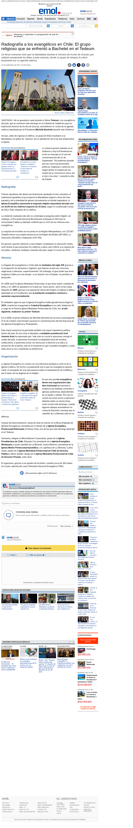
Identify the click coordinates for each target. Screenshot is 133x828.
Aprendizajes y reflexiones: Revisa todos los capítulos (88, 131)
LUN (71, 807)
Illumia (23, 646)
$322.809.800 (85, 701)
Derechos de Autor (20, 819)
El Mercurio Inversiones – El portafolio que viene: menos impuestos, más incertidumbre (8, 666)
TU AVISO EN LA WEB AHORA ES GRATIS (88, 708)
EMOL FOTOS (24, 809)
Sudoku (81, 455)
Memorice (82, 369)
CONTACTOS (42, 809)
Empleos (59, 1)
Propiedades (51, 1)
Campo (28, 1)
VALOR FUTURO (89, 807)
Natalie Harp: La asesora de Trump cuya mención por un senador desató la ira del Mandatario (87, 321)
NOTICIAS (5, 803)
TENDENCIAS (23, 803)
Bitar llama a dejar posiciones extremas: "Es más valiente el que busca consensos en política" (87, 250)
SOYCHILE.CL (74, 811)
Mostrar (49, 6)
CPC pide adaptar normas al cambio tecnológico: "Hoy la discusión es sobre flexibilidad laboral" (88, 228)
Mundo (40, 19)
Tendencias (62, 19)
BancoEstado (63, 646)
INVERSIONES (74, 805)
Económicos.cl (69, 1)
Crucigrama (82, 391)
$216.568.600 (85, 684)
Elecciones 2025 (65, 22)
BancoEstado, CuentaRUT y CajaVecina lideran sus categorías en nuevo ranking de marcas (66, 663)
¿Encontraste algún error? (41, 473)
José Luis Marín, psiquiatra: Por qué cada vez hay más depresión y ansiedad (87, 91)
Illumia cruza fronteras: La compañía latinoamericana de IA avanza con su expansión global (28, 663)
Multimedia (37, 22)
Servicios (81, 19)
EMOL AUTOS (42, 803)
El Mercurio (10, 1)
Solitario (81, 434)
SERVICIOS (23, 805)
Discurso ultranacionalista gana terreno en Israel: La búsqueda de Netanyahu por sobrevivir (87, 279)
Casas (82, 1)
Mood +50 (43, 646)
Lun (95, 1)
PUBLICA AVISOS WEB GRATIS (88, 641)
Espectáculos (50, 19)
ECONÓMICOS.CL (90, 803)
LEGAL (59, 813)
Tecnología (11, 22)
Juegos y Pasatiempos (50, 22)
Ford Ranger (91, 649)
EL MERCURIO (61, 809)
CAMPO (72, 803)
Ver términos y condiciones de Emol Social (38, 583)
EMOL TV (22, 807)
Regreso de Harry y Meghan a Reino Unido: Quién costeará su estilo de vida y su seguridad (88, 300)
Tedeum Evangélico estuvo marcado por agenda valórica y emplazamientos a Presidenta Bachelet (8, 166)
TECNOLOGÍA (7, 811)
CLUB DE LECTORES (60, 803)
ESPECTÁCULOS (8, 809)
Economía (21, 19)
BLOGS (59, 811)
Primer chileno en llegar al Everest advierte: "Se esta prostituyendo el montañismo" (87, 159)
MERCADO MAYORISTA (88, 810)
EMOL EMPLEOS (43, 807)
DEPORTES (6, 807)
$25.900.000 (84, 654)
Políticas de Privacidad (34, 819)
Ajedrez (81, 412)
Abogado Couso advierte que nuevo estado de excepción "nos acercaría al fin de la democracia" (87, 205)
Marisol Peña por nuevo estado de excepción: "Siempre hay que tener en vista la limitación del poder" (87, 182)
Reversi (81, 348)
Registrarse (91, 14)
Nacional (10, 19)
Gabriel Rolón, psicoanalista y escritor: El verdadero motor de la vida (88, 112)
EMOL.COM (60, 806)
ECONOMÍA (6, 805)
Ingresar (83, 14)
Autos (43, 1)
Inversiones (35, 1)
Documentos (28, 22)
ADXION (86, 805)
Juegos (82, 332)
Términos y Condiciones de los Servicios (55, 819)
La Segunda (89, 1)
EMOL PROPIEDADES (45, 805)
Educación (19, 22)
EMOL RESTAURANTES (27, 811)
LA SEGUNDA (74, 809)
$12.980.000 (84, 667)
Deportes (30, 19)
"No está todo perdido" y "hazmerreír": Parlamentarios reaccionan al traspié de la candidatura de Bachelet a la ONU (87, 528)
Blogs (18, 1)
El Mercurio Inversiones (6, 647)
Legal (23, 1)
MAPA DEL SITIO (43, 811)
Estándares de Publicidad (78, 819)
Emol (3, 1)
